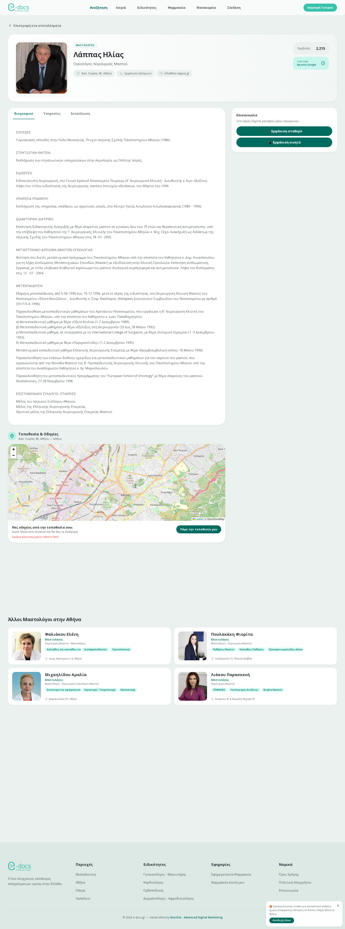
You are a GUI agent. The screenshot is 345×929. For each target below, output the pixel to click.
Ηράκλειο (83, 898)
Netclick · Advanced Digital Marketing (196, 917)
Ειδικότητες (147, 7)
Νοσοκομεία (206, 7)
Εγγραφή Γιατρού (320, 7)
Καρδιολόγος (153, 882)
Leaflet (199, 519)
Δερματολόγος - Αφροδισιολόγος (168, 898)
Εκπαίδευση (80, 113)
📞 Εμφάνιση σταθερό (284, 131)
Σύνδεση (233, 7)
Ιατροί (121, 7)
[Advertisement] (128, 579)
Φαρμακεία (176, 7)
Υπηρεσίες (52, 113)
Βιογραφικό (23, 113)
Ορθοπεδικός (153, 890)
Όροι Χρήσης (289, 874)
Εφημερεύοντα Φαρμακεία (231, 874)
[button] (13, 449)
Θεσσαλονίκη (86, 874)
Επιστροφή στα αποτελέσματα (37, 25)
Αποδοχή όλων (282, 920)
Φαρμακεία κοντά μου (227, 882)
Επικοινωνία (288, 890)
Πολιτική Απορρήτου (295, 882)
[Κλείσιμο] (338, 905)
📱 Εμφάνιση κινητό (284, 142)
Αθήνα (80, 882)
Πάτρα (80, 890)
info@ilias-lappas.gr (176, 73)
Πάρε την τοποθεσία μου (198, 529)
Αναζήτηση (98, 7)
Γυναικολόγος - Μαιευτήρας (164, 874)
